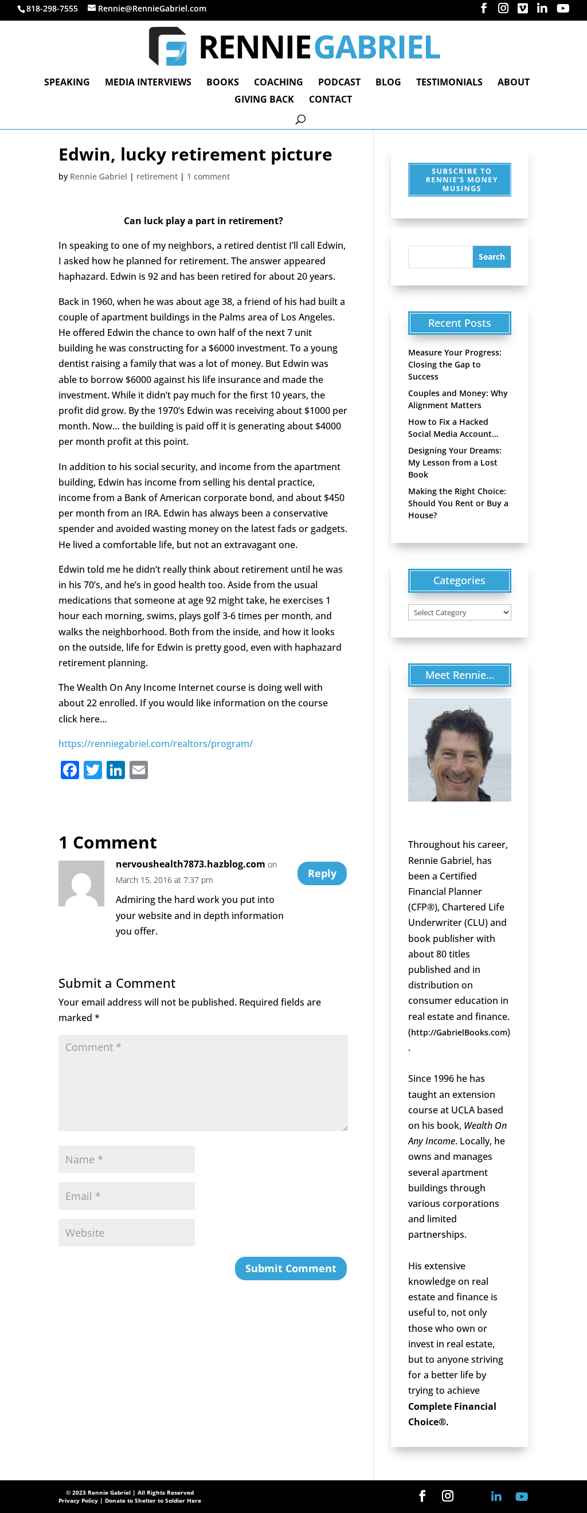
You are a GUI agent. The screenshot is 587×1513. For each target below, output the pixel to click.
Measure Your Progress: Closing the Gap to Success (455, 364)
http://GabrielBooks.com (459, 1032)
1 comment (208, 176)
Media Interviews (148, 83)
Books (222, 83)
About (514, 83)
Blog (388, 83)
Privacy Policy (78, 1500)
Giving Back (264, 100)
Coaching (278, 83)
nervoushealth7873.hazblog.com (190, 864)
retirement (157, 176)
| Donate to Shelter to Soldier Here (150, 1500)
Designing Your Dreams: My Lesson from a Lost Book (455, 462)
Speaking (67, 83)
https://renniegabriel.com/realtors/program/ (155, 743)
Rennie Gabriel (98, 176)
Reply (322, 873)
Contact (330, 100)
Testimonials (449, 83)
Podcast (339, 83)
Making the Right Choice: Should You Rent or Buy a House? (458, 503)
